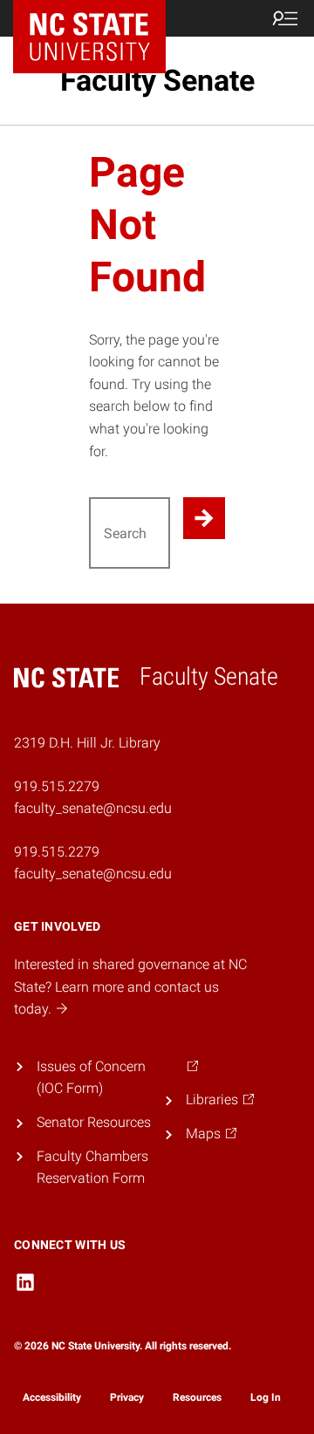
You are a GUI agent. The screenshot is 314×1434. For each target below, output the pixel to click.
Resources (197, 1397)
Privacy (127, 1397)
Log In (265, 1397)
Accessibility (52, 1397)
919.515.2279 (56, 851)
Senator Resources (94, 1122)
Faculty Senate (157, 80)
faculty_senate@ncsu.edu (93, 873)
